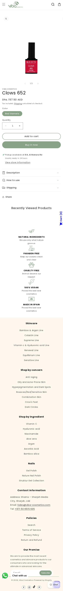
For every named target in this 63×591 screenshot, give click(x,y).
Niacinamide (31, 433)
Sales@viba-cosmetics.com (33, 504)
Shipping (18, 103)
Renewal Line (31, 350)
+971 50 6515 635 (25, 508)
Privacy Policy (31, 535)
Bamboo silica (31, 453)
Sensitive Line (31, 360)
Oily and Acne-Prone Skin (31, 382)
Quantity (6, 120)
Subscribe (45, 573)
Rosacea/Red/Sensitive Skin (31, 392)
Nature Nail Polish (31, 475)
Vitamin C (31, 423)
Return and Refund (31, 540)
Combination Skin (31, 397)
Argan (31, 443)
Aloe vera (31, 438)
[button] (3, 4)
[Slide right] (38, 83)
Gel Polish (31, 470)
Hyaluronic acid (31, 428)
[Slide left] (25, 83)
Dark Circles (31, 407)
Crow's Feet (31, 402)
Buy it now (31, 144)
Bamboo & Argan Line (31, 330)
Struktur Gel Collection (31, 480)
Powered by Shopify (43, 580)
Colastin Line (31, 335)
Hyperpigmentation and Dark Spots (31, 387)
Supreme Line (31, 340)
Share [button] (9, 196)
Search (31, 525)
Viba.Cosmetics (26, 580)
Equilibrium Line (31, 355)
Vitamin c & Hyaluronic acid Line (31, 345)
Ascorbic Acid (31, 448)
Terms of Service (31, 530)
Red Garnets (12, 113)
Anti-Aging (31, 377)
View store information (17, 162)
